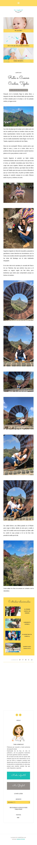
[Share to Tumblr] (29, 660)
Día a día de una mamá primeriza (19, 90)
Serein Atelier (21, 839)
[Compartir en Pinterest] (26, 660)
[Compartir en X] (20, 660)
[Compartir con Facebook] (23, 660)
